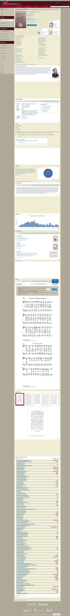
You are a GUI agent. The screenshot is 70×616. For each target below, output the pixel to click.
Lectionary (2, 58)
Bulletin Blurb (18, 185)
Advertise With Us (36, 614)
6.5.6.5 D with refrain (25, 107)
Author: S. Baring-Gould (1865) (31, 12)
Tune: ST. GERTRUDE (30, 13)
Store (36, 6)
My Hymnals (5, 36)
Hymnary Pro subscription (29, 292)
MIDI (31, 20)
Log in (64, 4)
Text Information (19, 101)
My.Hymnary (34, 22)
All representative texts (19, 64)
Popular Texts (3, 53)
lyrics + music (39, 19)
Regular (33, 64)
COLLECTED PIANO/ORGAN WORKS (22, 238)
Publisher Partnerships (42, 614)
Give (47, 614)
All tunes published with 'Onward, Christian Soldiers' (23, 181)
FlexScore (51, 21)
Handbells (51, 28)
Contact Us (31, 614)
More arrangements (18, 260)
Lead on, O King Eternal (46, 107)
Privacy (28, 614)
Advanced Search (4, 23)
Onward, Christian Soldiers (55, 24)
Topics (2, 50)
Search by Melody (4, 25)
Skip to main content (3, 0)
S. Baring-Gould (24, 106)
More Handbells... (18, 248)
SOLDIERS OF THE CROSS (21, 245)
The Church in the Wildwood (20, 237)
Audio (30, 281)
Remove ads (58, 2)
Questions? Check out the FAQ (52, 293)
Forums (2, 66)
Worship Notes (24, 185)
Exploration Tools (4, 47)
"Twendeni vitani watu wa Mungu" (29, 114)
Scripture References (34, 101)
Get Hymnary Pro (50, 614)
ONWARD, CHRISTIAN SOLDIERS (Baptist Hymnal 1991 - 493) (26, 253)
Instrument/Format (19, 283)
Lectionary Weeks (26, 101)
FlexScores (18, 281)
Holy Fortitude (44, 111)
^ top (58, 64)
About (22, 614)
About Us (2, 72)
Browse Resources (4, 45)
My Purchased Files (6, 39)
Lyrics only (35, 19)
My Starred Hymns (6, 31)
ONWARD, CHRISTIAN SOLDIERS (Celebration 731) (24, 255)
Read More (20, 136)
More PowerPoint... (18, 257)
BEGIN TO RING (19, 246)
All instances (17, 596)
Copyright (25, 614)
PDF (32, 18)
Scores (30, 185)
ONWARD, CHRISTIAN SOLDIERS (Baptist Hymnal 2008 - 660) (26, 254)
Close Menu (4, 9)
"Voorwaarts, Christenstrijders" (32, 110)
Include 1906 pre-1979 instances (20, 595)
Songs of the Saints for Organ (21, 240)
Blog (1, 64)
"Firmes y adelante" (30, 112)
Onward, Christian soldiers (21, 142)
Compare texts (25, 64)
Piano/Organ (39, 28)
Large (36, 64)
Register (67, 4)
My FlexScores (5, 34)
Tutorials (2, 69)
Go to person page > (33, 74)
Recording (33, 20)
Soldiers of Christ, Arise (46, 108)
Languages (41, 101)
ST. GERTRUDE (17, 166)
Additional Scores (24, 281)
